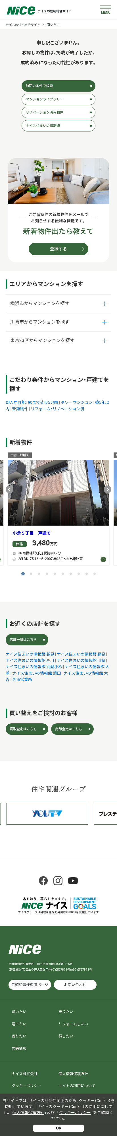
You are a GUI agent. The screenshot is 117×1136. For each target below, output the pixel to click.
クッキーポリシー (26, 1086)
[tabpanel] (58, 510)
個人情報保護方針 (73, 1074)
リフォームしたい (73, 1024)
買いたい (53, 25)
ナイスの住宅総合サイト (23, 25)
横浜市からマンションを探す (39, 303)
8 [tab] (79, 574)
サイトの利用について (76, 1086)
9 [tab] (86, 574)
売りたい (65, 1012)
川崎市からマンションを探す (39, 322)
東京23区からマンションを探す (42, 340)
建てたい (19, 1024)
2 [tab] (31, 574)
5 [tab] (55, 574)
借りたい (19, 1036)
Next (107, 489)
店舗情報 (19, 1048)
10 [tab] (94, 574)
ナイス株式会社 (24, 1074)
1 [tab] (23, 573)
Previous (9, 489)
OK (58, 1128)
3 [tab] (39, 574)
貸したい (65, 1036)
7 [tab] (71, 574)
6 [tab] (63, 574)
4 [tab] (47, 574)
